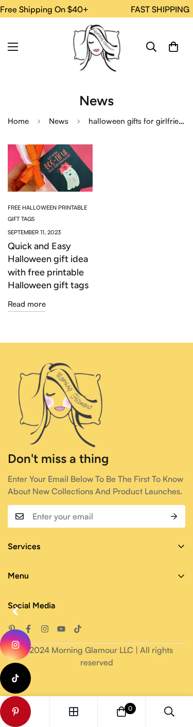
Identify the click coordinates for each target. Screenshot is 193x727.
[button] (173, 47)
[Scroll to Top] (174, 672)
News (58, 121)
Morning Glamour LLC (92, 650)
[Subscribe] (174, 516)
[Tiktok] (77, 629)
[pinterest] (15, 711)
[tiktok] (15, 678)
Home (18, 121)
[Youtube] (61, 629)
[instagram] (15, 644)
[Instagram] (45, 629)
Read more (27, 304)
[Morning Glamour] (96, 47)
